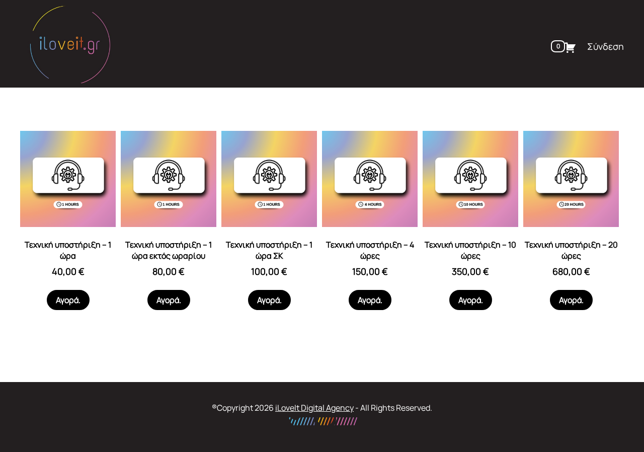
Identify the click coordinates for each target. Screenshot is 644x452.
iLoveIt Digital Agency (314, 407)
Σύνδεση (605, 46)
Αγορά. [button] (68, 300)
